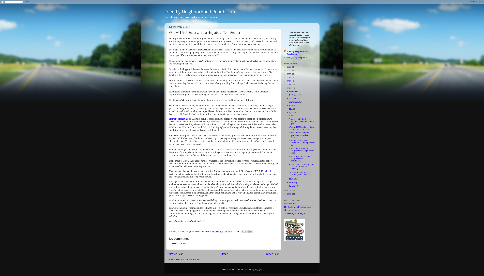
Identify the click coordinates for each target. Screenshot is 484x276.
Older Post (272, 253)
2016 (289, 78)
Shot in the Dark (291, 210)
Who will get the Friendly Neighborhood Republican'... (300, 158)
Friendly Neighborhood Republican (199, 12)
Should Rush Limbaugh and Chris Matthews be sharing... (301, 166)
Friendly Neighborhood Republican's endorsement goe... (301, 121)
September (294, 102)
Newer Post (176, 253)
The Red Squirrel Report (295, 213)
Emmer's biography (178, 119)
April (291, 113)
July (291, 105)
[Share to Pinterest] (252, 231)
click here (270, 171)
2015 (289, 81)
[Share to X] (247, 231)
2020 (289, 74)
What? (291, 116)
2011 (289, 85)
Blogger (258, 270)
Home (224, 253)
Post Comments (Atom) (191, 259)
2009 (289, 190)
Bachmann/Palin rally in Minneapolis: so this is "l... (301, 173)
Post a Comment (179, 244)
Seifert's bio (175, 105)
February (293, 182)
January (293, 186)
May (291, 109)
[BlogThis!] (245, 231)
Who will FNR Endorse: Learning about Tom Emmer (299, 135)
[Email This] (242, 231)
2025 (289, 67)
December (294, 91)
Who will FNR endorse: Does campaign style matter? (301, 128)
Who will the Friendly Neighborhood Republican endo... (301, 151)
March (292, 179)
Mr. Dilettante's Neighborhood (297, 207)
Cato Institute (290, 204)
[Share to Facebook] (249, 231)
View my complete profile (295, 58)
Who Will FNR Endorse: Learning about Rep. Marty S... (301, 143)
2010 (289, 88)
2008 (289, 194)
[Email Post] (238, 231)
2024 (289, 71)
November (294, 95)
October (293, 98)
